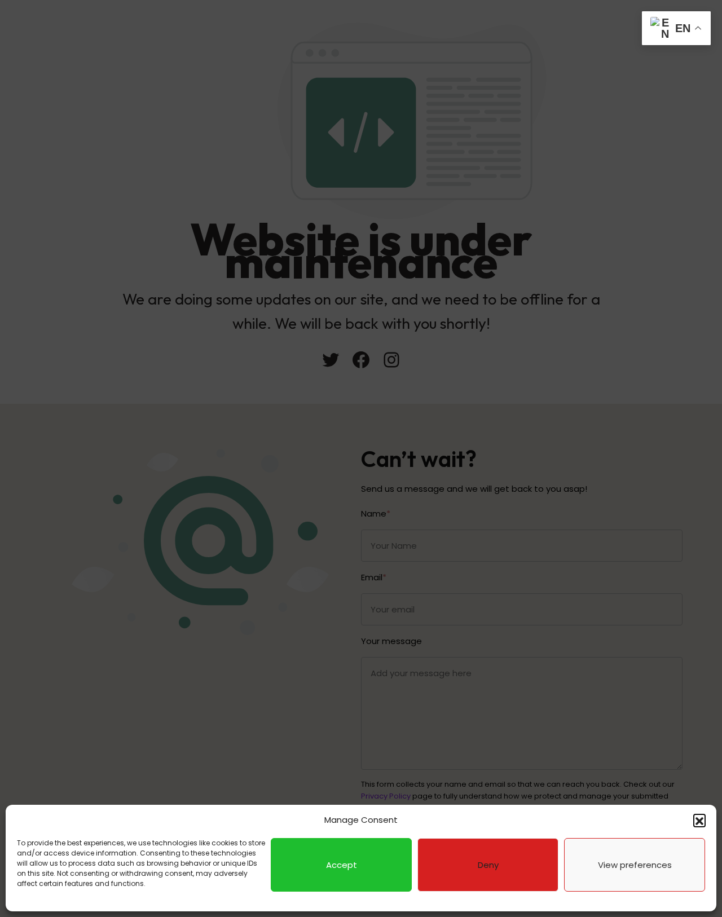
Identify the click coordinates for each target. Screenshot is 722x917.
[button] (699, 820)
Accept (341, 865)
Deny (488, 865)
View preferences (635, 865)
